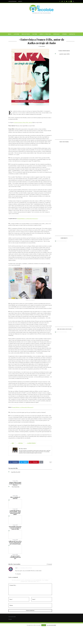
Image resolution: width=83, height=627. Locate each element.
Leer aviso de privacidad (51, 625)
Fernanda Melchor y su (27, 218)
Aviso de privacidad (12, 1)
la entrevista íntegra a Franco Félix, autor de (23, 122)
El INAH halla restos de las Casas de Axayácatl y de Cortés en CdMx (15, 528)
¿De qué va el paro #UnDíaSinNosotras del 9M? (15, 557)
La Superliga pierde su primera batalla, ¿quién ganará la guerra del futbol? (15, 512)
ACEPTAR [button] (43, 625)
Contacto (20, 1)
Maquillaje (64, 216)
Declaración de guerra (64, 172)
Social (20, 443)
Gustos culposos (64, 157)
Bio (12, 443)
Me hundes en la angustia (64, 201)
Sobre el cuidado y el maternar (15, 498)
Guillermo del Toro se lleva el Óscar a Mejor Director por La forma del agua (15, 542)
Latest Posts (31, 443)
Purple (64, 187)
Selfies (64, 231)
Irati (16, 568)
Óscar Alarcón (42, 46)
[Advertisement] (41, 24)
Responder (19, 573)
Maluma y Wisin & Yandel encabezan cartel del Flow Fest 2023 (15, 484)
